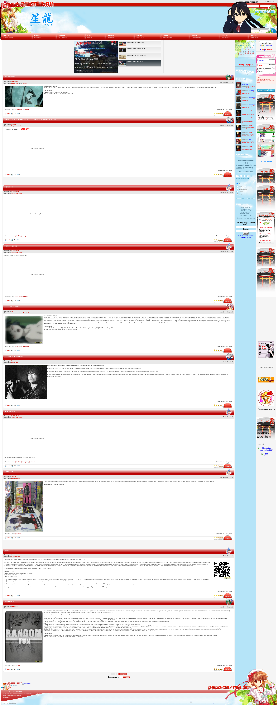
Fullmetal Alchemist (23, 109)
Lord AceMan (27, 313)
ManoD (25, 83)
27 (253, 53)
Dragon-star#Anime (16, 126)
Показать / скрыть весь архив (246, 218)
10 (245, 49)
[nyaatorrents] (266, 364)
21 (238, 53)
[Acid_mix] (266, 142)
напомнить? (264, 8)
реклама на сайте (270, 1)
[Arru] (266, 347)
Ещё (260, 263)
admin (9, 113)
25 (248, 53)
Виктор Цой (14, 362)
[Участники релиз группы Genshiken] (266, 379)
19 (250, 51)
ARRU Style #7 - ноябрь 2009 (248, 99)
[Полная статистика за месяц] (195, 704)
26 (250, 53)
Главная (13, 124)
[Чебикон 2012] (266, 406)
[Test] (266, 156)
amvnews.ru (14, 83)
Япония (13, 476)
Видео (13, 81)
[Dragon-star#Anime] (26, 26)
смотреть (25, 236)
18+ (12, 311)
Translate (268, 46)
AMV (17, 81)
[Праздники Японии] (266, 244)
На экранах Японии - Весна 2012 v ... (248, 113)
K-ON (13, 191)
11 (248, 49)
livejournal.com (15, 478)
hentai (18, 346)
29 (241, 54)
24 (245, 53)
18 (248, 51)
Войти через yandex (246, 235)
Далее (124, 674)
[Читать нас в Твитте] (266, 91)
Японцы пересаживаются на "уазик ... (247, 121)
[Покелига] (266, 371)
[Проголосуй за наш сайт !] (266, 450)
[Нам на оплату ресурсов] (258, 423)
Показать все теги (245, 171)
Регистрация (246, 237)
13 (253, 49)
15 (241, 51)
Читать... (79, 70)
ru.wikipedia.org (15, 556)
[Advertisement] (118, 180)
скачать (33, 462)
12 (250, 49)
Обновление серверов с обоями (248, 148)
